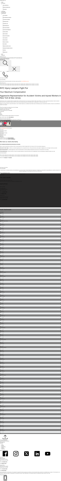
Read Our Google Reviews (4, 450)
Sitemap (2, 447)
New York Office (2, 458)
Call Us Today (2, 172)
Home (2, 2)
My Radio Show (3, 12)
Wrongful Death (5, 40)
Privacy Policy (3, 446)
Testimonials (5, 10)
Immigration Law (5, 24)
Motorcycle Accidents (6, 28)
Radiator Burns (5, 52)
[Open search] (5, 63)
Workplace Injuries (5, 22)
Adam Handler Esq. (6, 6)
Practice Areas (3, 14)
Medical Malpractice (6, 26)
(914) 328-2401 (3, 470)
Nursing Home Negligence (7, 30)
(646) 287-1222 (3, 193)
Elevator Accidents (5, 42)
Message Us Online (7, 172)
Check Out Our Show (3, 118)
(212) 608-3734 (4, 461)
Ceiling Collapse (5, 34)
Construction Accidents (6, 20)
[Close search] (14, 69)
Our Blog (2, 445)
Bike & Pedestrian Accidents (7, 18)
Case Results (3, 11)
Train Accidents (5, 38)
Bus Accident (5, 44)
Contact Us (3, 55)
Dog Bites (4, 50)
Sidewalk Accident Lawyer (7, 46)
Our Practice (3, 4)
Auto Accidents (5, 16)
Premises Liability (5, 32)
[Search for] (3, 71)
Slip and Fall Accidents (6, 36)
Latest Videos (8, 118)
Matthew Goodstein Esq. (6, 8)
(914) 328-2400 (4, 468)
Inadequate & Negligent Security (7, 48)
